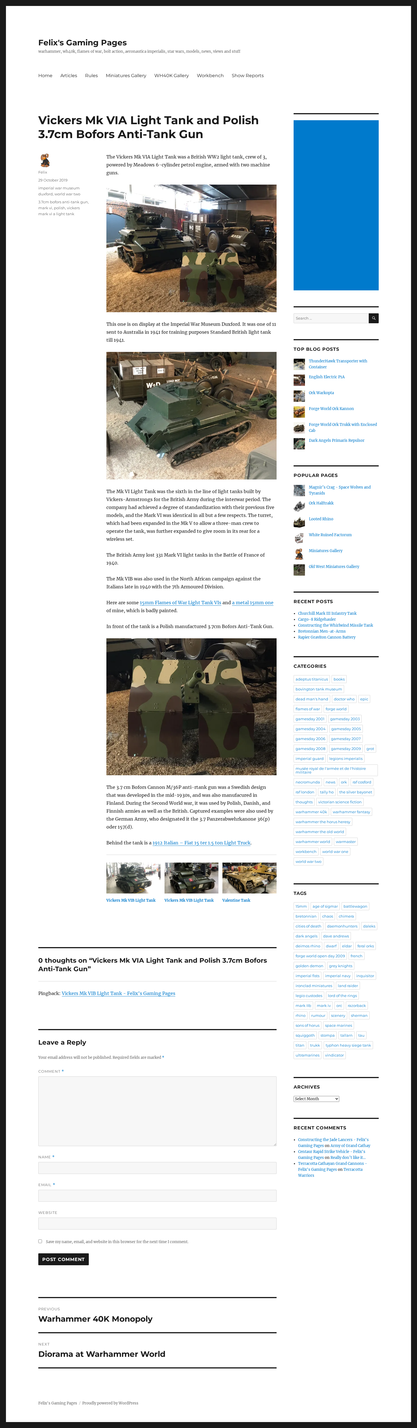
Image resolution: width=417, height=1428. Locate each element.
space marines (338, 1025)
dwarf (331, 946)
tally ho (327, 792)
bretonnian (306, 916)
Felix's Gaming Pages (82, 42)
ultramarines (307, 1055)
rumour (318, 1015)
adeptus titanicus (312, 679)
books (339, 679)
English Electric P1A (327, 377)
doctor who (344, 699)
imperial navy (338, 975)
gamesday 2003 (345, 719)
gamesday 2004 (311, 728)
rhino (301, 1015)
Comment (51, 1071)
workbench (306, 851)
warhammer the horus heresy (323, 821)
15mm (301, 906)
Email (46, 1184)
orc (339, 1005)
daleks (369, 926)
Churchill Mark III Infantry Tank (327, 613)
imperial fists (307, 975)
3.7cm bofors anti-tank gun (63, 202)
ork (344, 782)
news (330, 782)
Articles (68, 75)
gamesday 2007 (346, 738)
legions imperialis (346, 758)
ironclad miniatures (314, 985)
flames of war (308, 709)
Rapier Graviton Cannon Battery (326, 637)
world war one (335, 851)
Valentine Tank (236, 900)
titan (300, 1045)
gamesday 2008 (310, 748)
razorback (357, 1005)
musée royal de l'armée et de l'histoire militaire (331, 770)
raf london (305, 792)
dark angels (306, 936)
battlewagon (355, 906)
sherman (359, 1015)
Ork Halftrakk (321, 503)
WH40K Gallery (171, 75)
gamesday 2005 (346, 728)
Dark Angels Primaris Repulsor (337, 440)
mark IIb (303, 1005)
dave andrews (336, 936)
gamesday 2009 (346, 748)
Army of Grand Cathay (350, 1145)
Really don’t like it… (348, 1157)
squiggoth (305, 1035)
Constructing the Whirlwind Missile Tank (335, 625)
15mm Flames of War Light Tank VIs (180, 602)
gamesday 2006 (310, 738)
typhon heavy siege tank (348, 1045)
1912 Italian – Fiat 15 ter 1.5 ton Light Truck (201, 843)
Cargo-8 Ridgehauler (317, 619)
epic (364, 699)
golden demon (309, 966)
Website (48, 1212)
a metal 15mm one (252, 602)
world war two (67, 194)
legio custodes (309, 995)
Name (46, 1157)
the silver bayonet (355, 792)
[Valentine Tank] (249, 878)
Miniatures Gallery (126, 75)
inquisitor (365, 975)
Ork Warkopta (321, 392)
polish (59, 208)
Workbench (210, 75)
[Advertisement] (337, 206)
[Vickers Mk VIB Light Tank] (133, 878)
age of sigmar (325, 906)
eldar (347, 946)
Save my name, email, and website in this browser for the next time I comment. (117, 1241)
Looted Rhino (321, 519)
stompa (328, 1035)
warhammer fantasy (351, 812)
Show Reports (248, 75)
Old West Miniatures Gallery (334, 566)
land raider (348, 985)
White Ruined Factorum (330, 535)
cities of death (308, 926)
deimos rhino (308, 946)
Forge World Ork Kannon (331, 408)
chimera (346, 916)
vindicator (334, 1055)
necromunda (308, 782)
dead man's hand (312, 699)
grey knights (340, 966)
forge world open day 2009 (320, 956)
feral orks (365, 946)
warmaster (346, 841)
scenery (338, 1015)
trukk (315, 1045)
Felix (42, 172)
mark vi (45, 208)
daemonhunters (342, 926)
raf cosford (362, 782)
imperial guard (310, 758)
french (357, 956)
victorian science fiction (340, 802)
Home (45, 75)
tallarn (346, 1035)
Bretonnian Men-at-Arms (322, 631)
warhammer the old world (320, 831)
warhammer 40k (311, 812)
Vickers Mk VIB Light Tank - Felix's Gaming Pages (118, 993)
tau (361, 1035)
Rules (91, 75)
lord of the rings (342, 995)
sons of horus (307, 1025)
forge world (336, 709)
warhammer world (313, 841)
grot (370, 748)
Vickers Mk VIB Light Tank (130, 900)
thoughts (304, 802)
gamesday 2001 (310, 719)
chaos (327, 916)
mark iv (324, 1005)
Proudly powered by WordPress (110, 1403)
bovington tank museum (319, 689)
